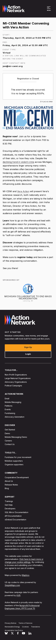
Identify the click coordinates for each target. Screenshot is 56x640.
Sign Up (28, 347)
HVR (18, 595)
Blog (7, 488)
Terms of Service (25, 623)
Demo (7, 433)
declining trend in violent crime (18, 162)
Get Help (9, 505)
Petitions (8, 406)
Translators (35, 627)
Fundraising (10, 413)
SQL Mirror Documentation (16, 512)
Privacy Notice (10, 623)
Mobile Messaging (13, 402)
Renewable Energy (12, 627)
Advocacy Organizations (16, 382)
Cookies (25, 627)
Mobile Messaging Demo (16, 437)
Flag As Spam (47, 101)
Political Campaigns (13, 385)
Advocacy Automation (14, 417)
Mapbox (25, 575)
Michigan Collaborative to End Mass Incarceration (28, 297)
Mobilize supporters (14, 461)
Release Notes (11, 485)
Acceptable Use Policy (14, 630)
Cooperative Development (17, 477)
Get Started (10, 429)
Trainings (9, 501)
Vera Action (23, 191)
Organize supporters (14, 464)
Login (28, 354)
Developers (10, 509)
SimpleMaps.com (12, 585)
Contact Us (10, 444)
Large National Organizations (18, 378)
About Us (9, 481)
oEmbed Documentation (15, 519)
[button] (49, 10)
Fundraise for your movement (18, 457)
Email (7, 398)
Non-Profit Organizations (16, 375)
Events (8, 409)
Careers (8, 441)
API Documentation (13, 516)
